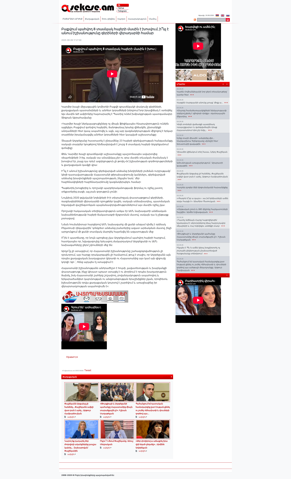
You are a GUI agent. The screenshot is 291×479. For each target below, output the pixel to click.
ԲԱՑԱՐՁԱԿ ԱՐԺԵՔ (72, 19)
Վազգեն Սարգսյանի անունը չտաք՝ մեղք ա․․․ (200, 102)
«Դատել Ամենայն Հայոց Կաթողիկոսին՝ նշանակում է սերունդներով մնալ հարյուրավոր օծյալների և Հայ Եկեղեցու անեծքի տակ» (201, 223)
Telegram (122, 11)
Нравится (72, 356)
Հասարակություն (137, 19)
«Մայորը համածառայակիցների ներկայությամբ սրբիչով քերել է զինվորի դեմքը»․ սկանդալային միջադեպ (202, 113)
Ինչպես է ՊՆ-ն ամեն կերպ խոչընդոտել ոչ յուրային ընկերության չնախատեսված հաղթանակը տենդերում (198, 250)
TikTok (120, 8)
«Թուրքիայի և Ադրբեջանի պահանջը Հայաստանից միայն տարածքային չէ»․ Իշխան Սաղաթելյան (201, 237)
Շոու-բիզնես (108, 19)
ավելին (167, 377)
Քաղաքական (92, 19)
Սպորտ (121, 19)
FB (118, 5)
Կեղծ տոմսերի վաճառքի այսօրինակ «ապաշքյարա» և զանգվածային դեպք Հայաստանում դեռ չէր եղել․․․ (197, 127)
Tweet (87, 370)
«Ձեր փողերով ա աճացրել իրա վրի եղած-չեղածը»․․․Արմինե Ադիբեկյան (152, 444)
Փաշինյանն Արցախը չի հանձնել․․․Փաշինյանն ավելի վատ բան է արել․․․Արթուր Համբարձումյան (202, 175)
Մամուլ (152, 19)
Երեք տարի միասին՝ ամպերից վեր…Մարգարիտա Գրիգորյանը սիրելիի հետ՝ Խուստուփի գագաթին (197, 141)
